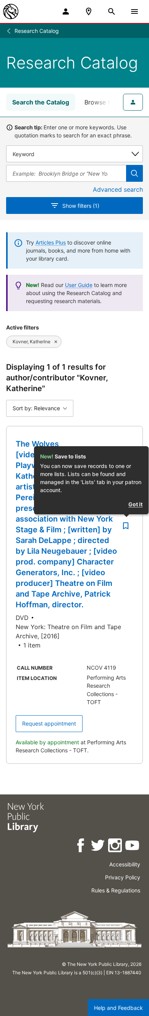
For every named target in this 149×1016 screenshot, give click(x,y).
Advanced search (118, 189)
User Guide (78, 285)
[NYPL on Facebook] (81, 846)
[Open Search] (111, 11)
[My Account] (65, 11)
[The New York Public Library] (10, 11)
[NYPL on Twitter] (98, 846)
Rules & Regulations (115, 890)
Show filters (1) (80, 205)
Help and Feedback (118, 1008)
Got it (135, 504)
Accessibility (124, 864)
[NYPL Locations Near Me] (88, 11)
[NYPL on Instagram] (115, 846)
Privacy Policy (122, 877)
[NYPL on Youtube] (132, 846)
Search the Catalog (40, 102)
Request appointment (49, 723)
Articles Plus (51, 242)
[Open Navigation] (134, 11)
